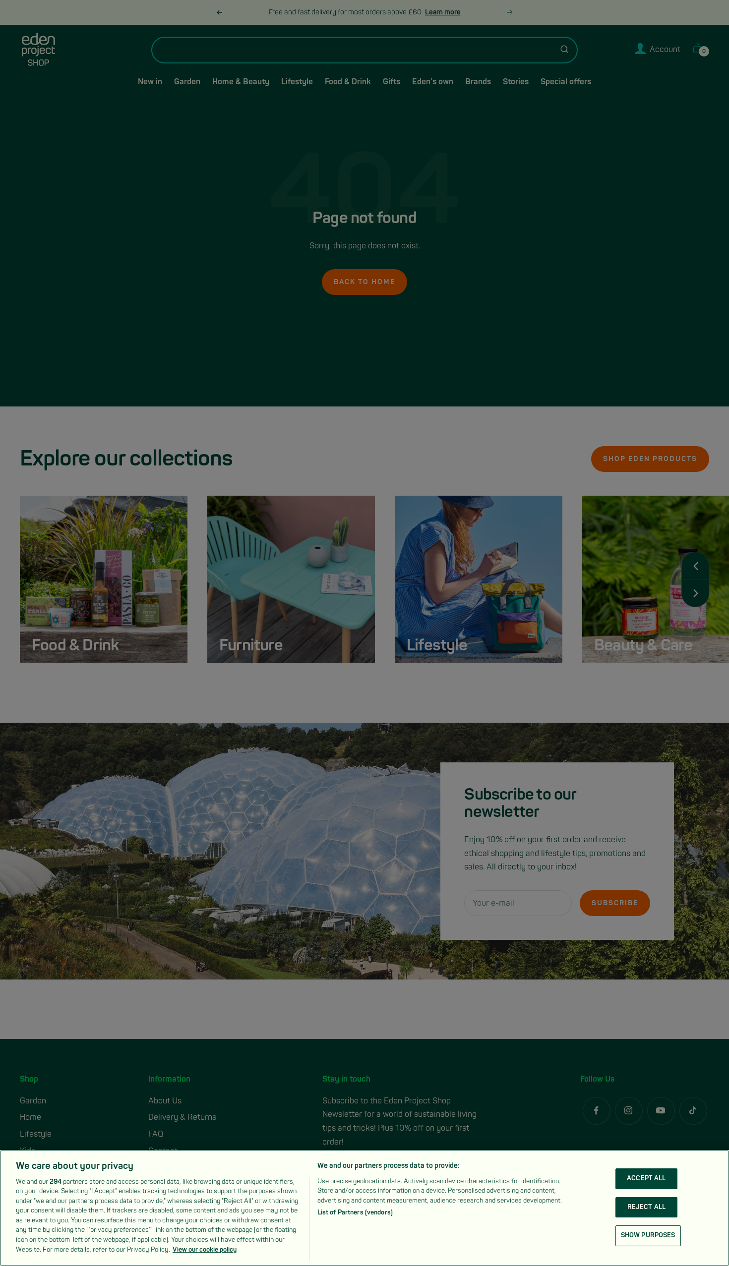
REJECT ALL (646, 1207)
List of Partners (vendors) (355, 1212)
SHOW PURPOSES (648, 1235)
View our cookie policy (205, 1249)
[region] (364, 1208)
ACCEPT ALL (646, 1178)
